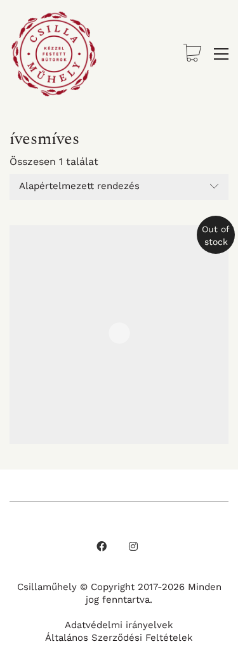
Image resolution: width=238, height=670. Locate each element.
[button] (221, 54)
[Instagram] (133, 546)
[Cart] (192, 54)
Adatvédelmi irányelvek (119, 625)
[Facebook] (101, 546)
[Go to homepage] (54, 54)
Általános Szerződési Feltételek (119, 637)
